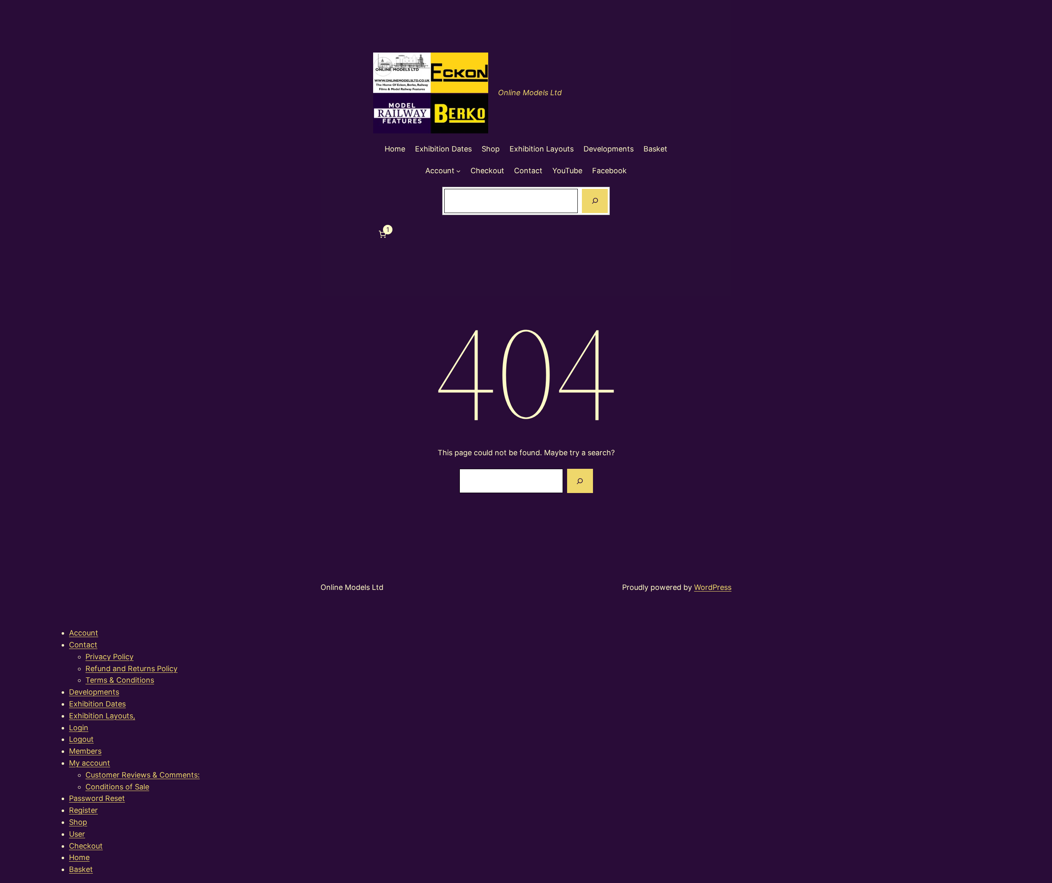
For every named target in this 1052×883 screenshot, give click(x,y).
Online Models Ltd (530, 92)
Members (85, 751)
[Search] (594, 201)
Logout (81, 739)
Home (79, 857)
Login (78, 727)
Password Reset (97, 798)
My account (89, 763)
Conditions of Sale (117, 786)
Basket (81, 869)
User (77, 834)
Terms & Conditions (119, 680)
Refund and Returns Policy (131, 668)
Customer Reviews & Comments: (142, 775)
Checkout (86, 846)
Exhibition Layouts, (102, 715)
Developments (94, 692)
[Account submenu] (458, 171)
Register (83, 810)
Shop (78, 822)
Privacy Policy (109, 656)
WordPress (712, 587)
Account (83, 632)
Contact (83, 644)
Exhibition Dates (97, 704)
